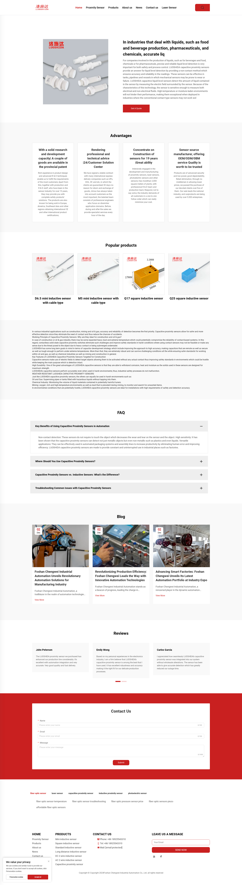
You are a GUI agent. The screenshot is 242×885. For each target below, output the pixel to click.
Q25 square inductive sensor (189, 298)
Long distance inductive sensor (70, 851)
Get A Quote (136, 108)
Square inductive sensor (67, 843)
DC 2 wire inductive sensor (68, 856)
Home (78, 7)
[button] (117, 681)
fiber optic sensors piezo (161, 801)
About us (127, 7)
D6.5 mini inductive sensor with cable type (53, 300)
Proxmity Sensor (95, 7)
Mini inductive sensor (66, 839)
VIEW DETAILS (53, 274)
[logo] (42, 7)
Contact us (152, 7)
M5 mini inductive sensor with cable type (98, 300)
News (139, 7)
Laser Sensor (169, 7)
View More (39, 600)
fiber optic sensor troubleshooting (89, 801)
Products (113, 7)
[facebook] (161, 857)
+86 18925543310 (117, 839)
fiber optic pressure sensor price (127, 801)
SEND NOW (181, 850)
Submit (121, 762)
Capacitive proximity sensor (69, 864)
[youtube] (154, 857)
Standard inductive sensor (68, 847)
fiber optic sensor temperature (51, 801)
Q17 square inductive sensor (143, 298)
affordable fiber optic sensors (51, 807)
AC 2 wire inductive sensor (68, 860)
